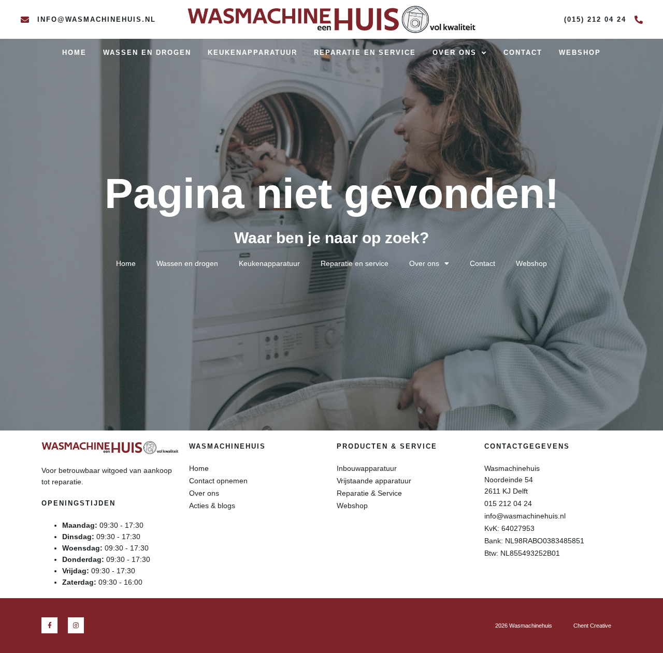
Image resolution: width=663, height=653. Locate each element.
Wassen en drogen (147, 52)
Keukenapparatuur (252, 52)
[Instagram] (76, 625)
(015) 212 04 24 (595, 19)
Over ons (455, 52)
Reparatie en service (365, 52)
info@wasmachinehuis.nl (96, 19)
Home (74, 52)
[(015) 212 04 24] (638, 19)
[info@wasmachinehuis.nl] (25, 19)
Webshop (580, 52)
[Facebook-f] (49, 625)
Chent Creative (592, 625)
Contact (522, 52)
